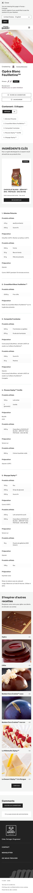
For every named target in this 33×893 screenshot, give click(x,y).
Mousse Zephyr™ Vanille (13, 133)
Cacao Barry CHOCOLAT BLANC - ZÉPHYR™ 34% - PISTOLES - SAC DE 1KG (21, 431)
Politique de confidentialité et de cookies (15, 887)
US (14, 111)
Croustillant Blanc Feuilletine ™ (15, 123)
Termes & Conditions (8, 885)
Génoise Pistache (10, 119)
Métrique (7, 111)
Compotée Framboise (12, 128)
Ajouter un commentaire (12, 805)
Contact (5, 847)
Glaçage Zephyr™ (10, 137)
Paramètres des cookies (9, 890)
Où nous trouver (10, 858)
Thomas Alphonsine (21, 66)
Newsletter (7, 853)
